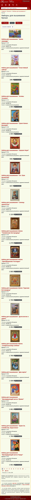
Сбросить (18, 22)
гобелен (8, 486)
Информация (26, 1)
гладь (23, 484)
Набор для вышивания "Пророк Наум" (15, 150)
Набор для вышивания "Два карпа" (14, 372)
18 (2, 470)
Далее (6, 470)
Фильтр (6, 22)
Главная (4, 11)
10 (22, 468)
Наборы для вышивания (18, 11)
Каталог (9, 11)
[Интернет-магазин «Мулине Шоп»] (7, 1)
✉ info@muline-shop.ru (15, 496)
